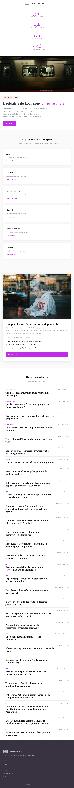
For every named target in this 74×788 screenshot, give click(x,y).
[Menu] (48, 3)
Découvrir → (9, 123)
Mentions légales (8, 773)
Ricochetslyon (37, 3)
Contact (5, 777)
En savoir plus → (13, 355)
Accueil (5, 764)
